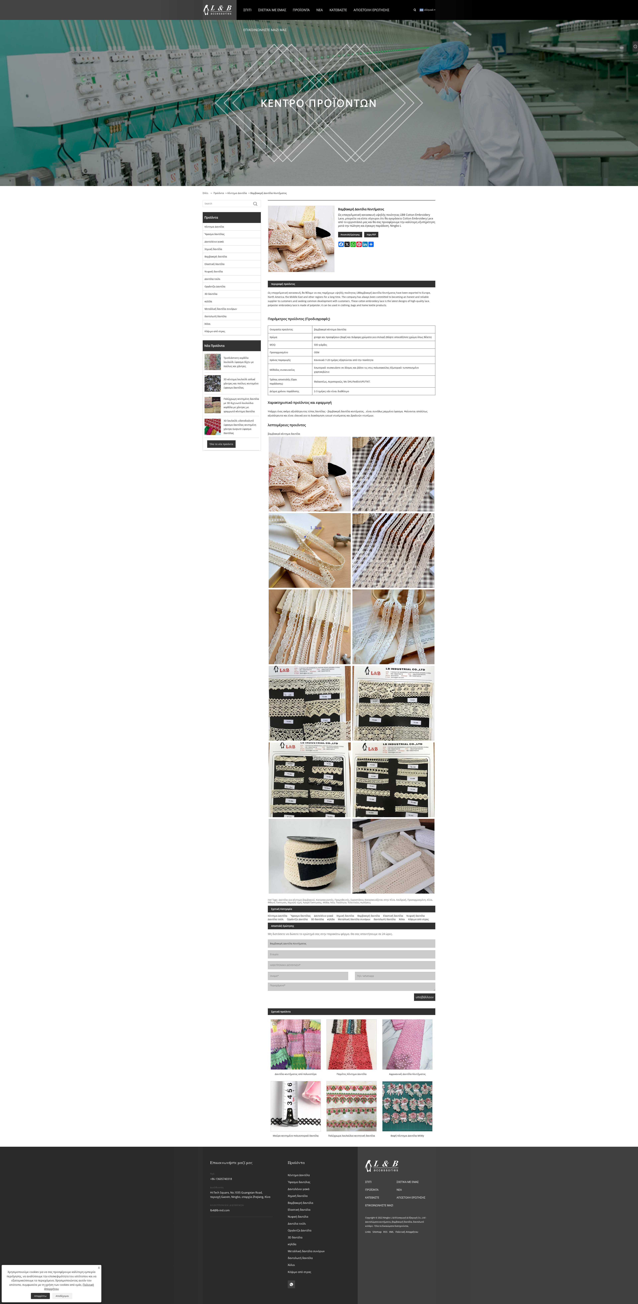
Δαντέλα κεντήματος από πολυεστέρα (296, 1074)
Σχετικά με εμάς (408, 1182)
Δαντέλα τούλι (212, 279)
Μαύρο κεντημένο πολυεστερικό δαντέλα (296, 1135)
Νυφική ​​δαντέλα (214, 271)
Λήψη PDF (371, 234)
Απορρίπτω (40, 1296)
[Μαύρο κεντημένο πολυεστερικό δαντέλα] (296, 1104)
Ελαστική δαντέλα (214, 264)
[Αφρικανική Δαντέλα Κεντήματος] (407, 1043)
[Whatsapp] (291, 1284)
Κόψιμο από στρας (215, 331)
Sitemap (377, 1231)
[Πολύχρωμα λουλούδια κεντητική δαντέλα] (351, 1104)
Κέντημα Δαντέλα (237, 193)
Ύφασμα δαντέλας (215, 234)
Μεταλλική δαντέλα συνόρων (221, 308)
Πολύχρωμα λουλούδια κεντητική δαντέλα (351, 1135)
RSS (385, 1231)
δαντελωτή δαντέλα (215, 316)
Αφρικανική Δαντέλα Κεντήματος (407, 1074)
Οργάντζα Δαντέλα (215, 286)
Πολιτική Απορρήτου (406, 1231)
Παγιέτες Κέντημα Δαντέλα (352, 1074)
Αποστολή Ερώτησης (350, 234)
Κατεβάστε (372, 1197)
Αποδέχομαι (62, 1296)
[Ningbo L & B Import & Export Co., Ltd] (217, 9)
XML (391, 1231)
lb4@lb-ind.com (220, 1210)
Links (368, 1231)
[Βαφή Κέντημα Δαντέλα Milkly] (407, 1104)
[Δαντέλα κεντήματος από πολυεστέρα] (296, 1043)
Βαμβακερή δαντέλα (216, 256)
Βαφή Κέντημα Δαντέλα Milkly (407, 1135)
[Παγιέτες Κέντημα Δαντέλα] (351, 1043)
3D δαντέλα (211, 293)
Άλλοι (208, 323)
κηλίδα (208, 301)
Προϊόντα (218, 193)
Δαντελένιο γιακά (214, 241)
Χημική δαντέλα (213, 249)
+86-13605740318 (221, 1179)
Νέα (399, 1190)
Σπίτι (368, 1182)
